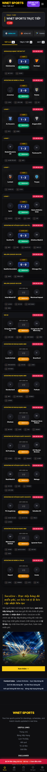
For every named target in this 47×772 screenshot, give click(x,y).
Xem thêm (22, 669)
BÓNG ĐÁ (10, 33)
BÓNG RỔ (26, 33)
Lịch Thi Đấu (23, 739)
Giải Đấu (23, 749)
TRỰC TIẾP (25, 42)
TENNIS (40, 33)
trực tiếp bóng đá (36, 681)
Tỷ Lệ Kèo (24, 746)
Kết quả (23, 742)
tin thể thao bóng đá (32, 685)
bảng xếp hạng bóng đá (34, 689)
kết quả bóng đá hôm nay (14, 689)
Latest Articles (22, 681)
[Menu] (42, 4)
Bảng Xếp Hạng (23, 735)
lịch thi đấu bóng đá (15, 685)
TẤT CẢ (9, 42)
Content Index (9, 681)
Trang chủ (23, 732)
